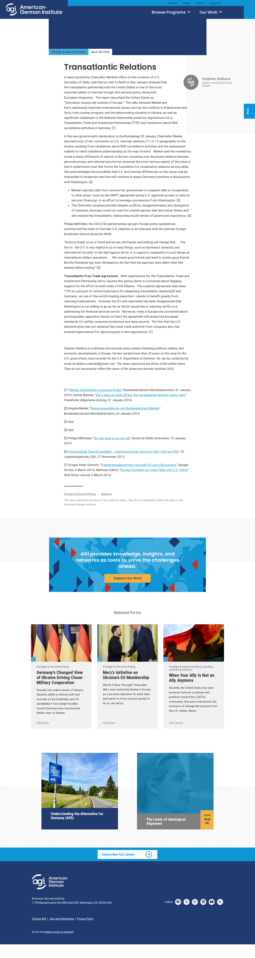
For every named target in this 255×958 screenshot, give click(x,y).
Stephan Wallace (216, 79)
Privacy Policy (85, 918)
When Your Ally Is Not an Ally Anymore (191, 677)
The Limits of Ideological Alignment (166, 821)
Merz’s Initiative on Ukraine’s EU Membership (126, 675)
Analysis (106, 494)
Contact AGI (39, 918)
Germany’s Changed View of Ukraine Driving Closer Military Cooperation (60, 677)
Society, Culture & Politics (170, 659)
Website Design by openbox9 (59, 932)
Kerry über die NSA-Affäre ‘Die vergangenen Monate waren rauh (140, 395)
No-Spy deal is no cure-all (112, 438)
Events (172, 3)
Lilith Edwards (176, 722)
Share (248, 111)
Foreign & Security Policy (69, 52)
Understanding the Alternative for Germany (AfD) (77, 816)
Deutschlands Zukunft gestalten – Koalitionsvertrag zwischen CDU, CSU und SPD (123, 451)
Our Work (209, 12)
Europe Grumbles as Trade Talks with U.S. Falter (154, 470)
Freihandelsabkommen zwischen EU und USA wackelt (138, 465)
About (200, 3)
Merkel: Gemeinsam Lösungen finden (95, 390)
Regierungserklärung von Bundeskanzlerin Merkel (125, 408)
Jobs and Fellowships (61, 918)
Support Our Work (127, 578)
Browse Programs (169, 12)
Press (186, 3)
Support (215, 3)
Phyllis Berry (43, 722)
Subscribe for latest (118, 854)
